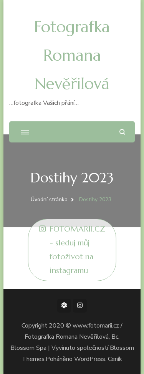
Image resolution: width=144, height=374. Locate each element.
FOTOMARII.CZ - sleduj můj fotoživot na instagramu (77, 249)
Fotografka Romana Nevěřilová (72, 55)
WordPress (89, 359)
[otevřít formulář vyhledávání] (122, 132)
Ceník (115, 359)
